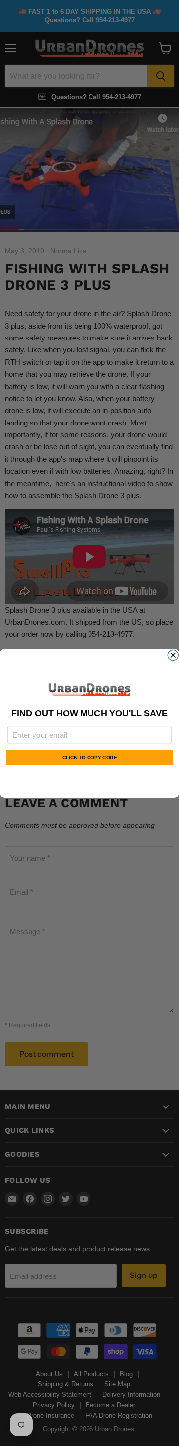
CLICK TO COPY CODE (89, 757)
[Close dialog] (173, 655)
